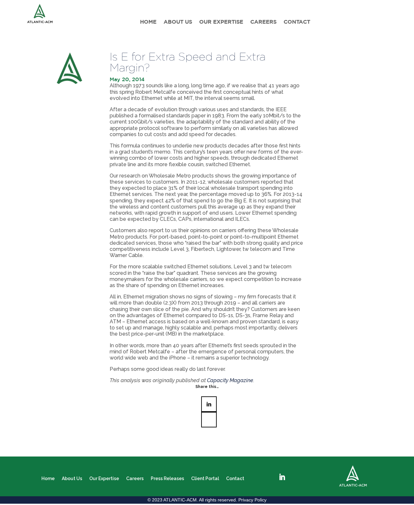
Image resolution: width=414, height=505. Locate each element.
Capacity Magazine (230, 380)
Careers (263, 22)
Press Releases (167, 478)
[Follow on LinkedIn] (282, 477)
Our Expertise (221, 22)
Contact (297, 22)
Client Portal (205, 478)
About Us (178, 22)
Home (148, 22)
